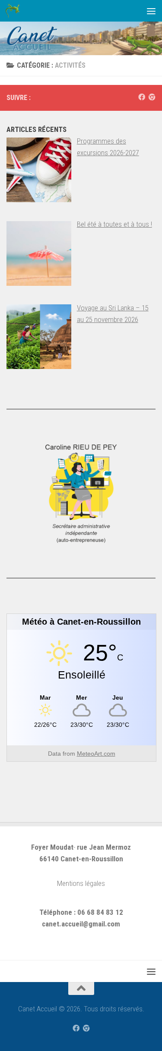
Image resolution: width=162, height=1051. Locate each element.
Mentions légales (81, 883)
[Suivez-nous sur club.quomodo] (152, 97)
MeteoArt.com (96, 753)
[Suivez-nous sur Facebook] (141, 97)
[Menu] (151, 11)
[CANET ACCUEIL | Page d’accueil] (15, 10)
